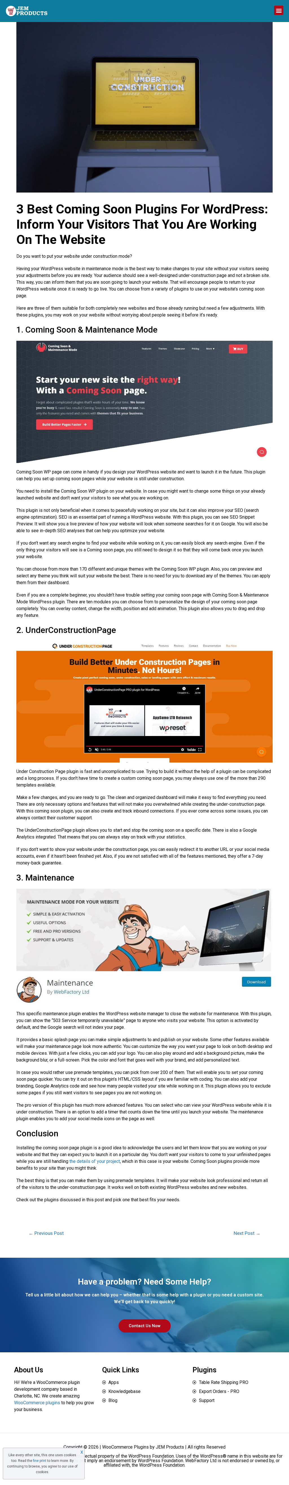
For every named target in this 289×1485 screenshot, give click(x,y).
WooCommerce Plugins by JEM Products (143, 1447)
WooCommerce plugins (37, 1402)
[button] (278, 10)
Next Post (247, 1233)
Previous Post (46, 1233)
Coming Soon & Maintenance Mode (91, 330)
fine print (39, 1461)
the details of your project (94, 1161)
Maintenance (49, 878)
